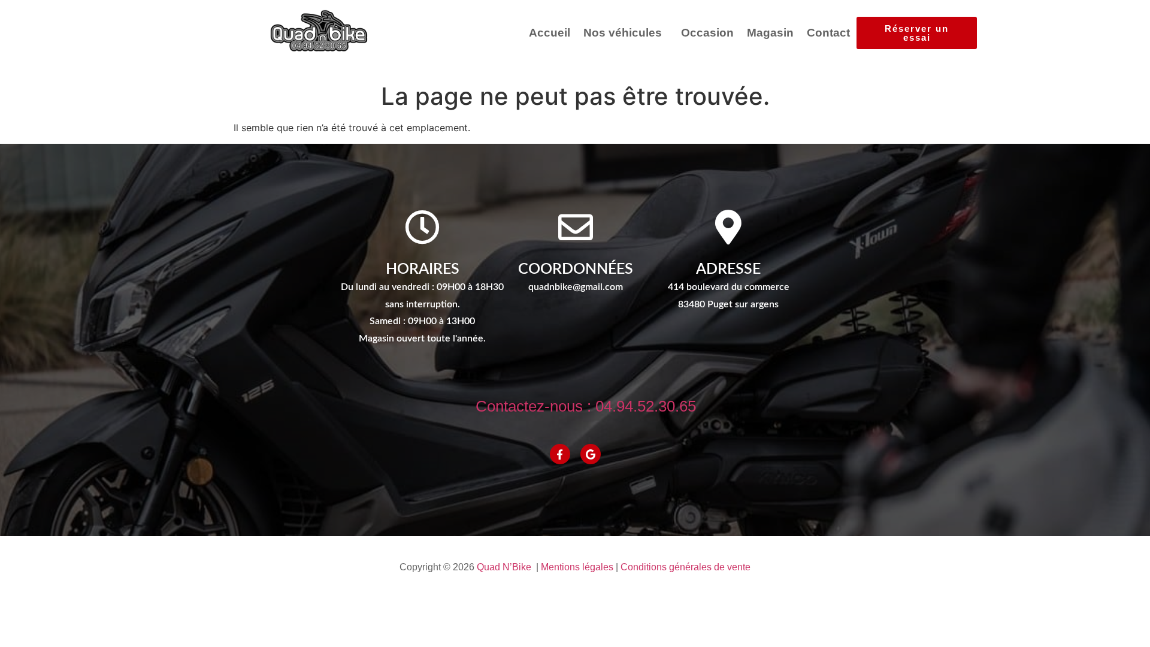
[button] (625, 32)
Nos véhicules (622, 32)
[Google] (590, 454)
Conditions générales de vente (685, 567)
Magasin (770, 32)
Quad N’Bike (504, 567)
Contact (828, 32)
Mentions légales (577, 567)
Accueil (549, 32)
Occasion (707, 32)
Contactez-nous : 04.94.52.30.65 (586, 406)
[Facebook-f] (560, 454)
